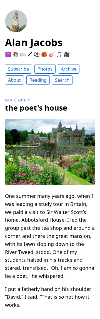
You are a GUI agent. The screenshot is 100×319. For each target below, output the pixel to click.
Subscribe (18, 69)
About (14, 80)
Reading (38, 80)
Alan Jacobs (33, 42)
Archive (68, 69)
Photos (45, 69)
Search (62, 80)
